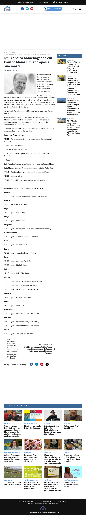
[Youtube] (31, 8)
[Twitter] (27, 8)
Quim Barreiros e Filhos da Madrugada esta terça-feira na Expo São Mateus (52, 430)
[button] (46, 9)
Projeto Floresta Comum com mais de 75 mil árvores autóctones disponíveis (74, 67)
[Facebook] (22, 8)
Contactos (62, 501)
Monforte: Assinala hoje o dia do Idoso (32, 427)
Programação (46, 501)
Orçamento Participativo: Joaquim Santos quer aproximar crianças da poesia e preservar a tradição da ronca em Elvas (74, 86)
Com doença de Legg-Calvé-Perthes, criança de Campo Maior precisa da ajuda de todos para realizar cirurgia (13, 431)
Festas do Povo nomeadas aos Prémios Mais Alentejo (30, 458)
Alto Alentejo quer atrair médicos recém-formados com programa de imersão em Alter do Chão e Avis (74, 128)
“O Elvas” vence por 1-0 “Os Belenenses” (13, 483)
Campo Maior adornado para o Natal (71, 484)
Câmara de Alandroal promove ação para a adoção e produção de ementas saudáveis (52, 459)
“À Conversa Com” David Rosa (71, 427)
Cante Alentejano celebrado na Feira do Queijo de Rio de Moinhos (72, 458)
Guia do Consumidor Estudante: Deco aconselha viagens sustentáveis (12, 458)
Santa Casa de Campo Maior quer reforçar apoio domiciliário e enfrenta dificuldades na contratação (73, 108)
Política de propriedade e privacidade (43, 504)
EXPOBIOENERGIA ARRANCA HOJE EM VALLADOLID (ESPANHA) (32, 485)
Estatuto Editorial (26, 501)
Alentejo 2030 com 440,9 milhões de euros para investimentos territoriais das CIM (52, 486)
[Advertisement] (43, 28)
